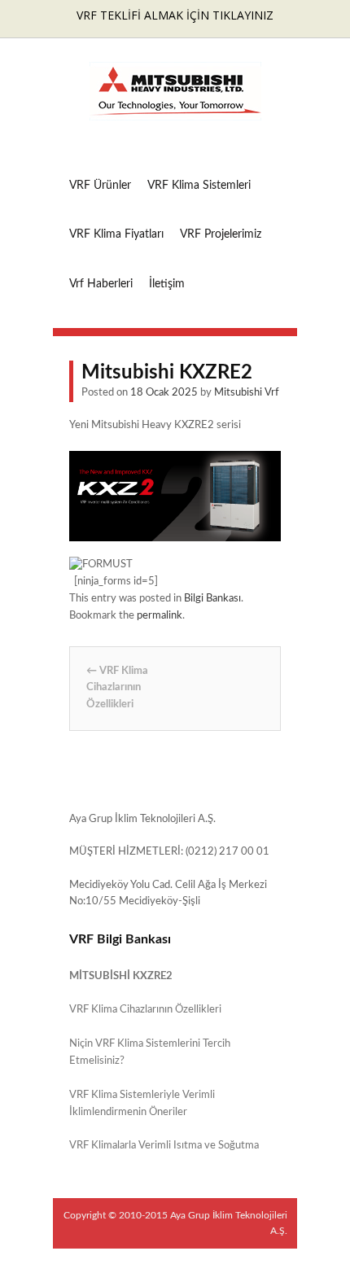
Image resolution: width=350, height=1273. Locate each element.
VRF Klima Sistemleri (199, 185)
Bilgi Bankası (212, 598)
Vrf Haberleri (101, 284)
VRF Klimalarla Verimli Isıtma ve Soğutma (164, 1145)
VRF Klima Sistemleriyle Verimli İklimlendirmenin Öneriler (142, 1104)
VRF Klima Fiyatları (116, 234)
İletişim (167, 284)
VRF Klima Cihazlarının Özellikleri (117, 688)
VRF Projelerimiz (220, 234)
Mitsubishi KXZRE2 (121, 976)
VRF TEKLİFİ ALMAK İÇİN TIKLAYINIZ (175, 15)
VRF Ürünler (100, 185)
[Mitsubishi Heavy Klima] (175, 112)
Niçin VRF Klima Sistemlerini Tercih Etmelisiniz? (149, 1052)
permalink (159, 615)
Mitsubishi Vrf (246, 392)
